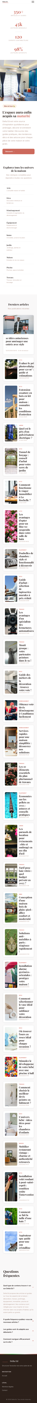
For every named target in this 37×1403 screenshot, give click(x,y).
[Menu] (33, 1)
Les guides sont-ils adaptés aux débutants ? (16, 1330)
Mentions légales (7, 1386)
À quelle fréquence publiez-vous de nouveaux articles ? (17, 1320)
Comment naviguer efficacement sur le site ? (16, 1340)
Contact (4, 1390)
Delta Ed (14, 1361)
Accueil (4, 1375)
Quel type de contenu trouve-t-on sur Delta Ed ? (17, 1287)
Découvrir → (10, 151)
